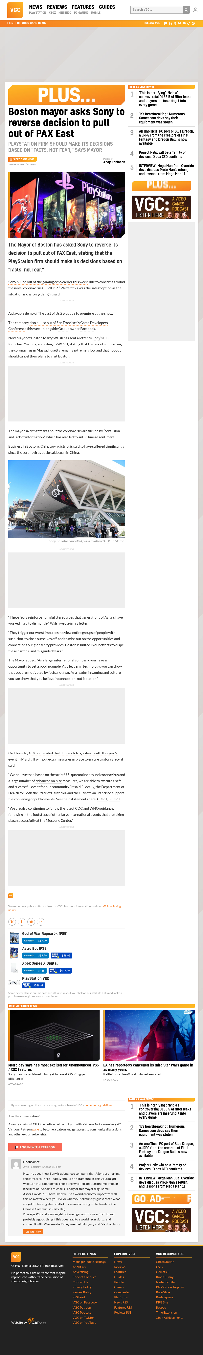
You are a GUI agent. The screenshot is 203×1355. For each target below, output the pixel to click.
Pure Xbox (163, 1292)
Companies (122, 1292)
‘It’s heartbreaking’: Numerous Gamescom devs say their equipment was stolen (162, 118)
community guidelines (98, 1105)
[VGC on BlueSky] (179, 23)
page (35, 1129)
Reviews (57, 7)
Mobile (96, 12)
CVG (159, 1267)
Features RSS (123, 1307)
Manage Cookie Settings (89, 1261)
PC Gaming (81, 12)
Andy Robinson (114, 162)
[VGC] (15, 10)
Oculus (63, 329)
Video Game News (23, 159)
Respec (161, 1307)
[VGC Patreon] (165, 23)
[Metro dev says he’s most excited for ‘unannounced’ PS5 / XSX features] (54, 1035)
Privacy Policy (82, 1287)
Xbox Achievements (169, 1317)
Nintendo (64, 12)
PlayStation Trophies (170, 1287)
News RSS (121, 1302)
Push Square (164, 1297)
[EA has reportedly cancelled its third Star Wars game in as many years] (149, 1035)
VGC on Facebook (85, 1302)
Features (83, 7)
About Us (79, 1267)
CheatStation (165, 1261)
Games (119, 1287)
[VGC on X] (174, 23)
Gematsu (162, 1272)
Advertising (80, 1272)
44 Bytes (36, 1321)
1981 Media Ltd (25, 1265)
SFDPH (114, 799)
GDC (107, 541)
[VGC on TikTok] (188, 23)
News (35, 7)
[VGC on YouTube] (184, 23)
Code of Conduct (84, 1277)
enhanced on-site (48, 781)
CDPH (102, 799)
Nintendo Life (165, 1282)
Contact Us (80, 1282)
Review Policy (82, 1292)
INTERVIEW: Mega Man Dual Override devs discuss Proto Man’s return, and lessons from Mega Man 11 (166, 170)
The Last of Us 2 (50, 313)
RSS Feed (79, 1297)
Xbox (52, 12)
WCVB (62, 344)
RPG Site (162, 1302)
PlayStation (37, 12)
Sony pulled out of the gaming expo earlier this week (48, 282)
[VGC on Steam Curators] (193, 23)
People (119, 1282)
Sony (96, 338)
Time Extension (166, 1312)
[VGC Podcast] (170, 23)
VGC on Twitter (83, 1317)
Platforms (121, 1297)
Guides (107, 7)
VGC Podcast (82, 1312)
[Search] (186, 10)
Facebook (87, 329)
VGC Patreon (82, 1307)
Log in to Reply (33, 1231)
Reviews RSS (122, 1312)
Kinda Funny (164, 1277)
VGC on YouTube (84, 1322)
